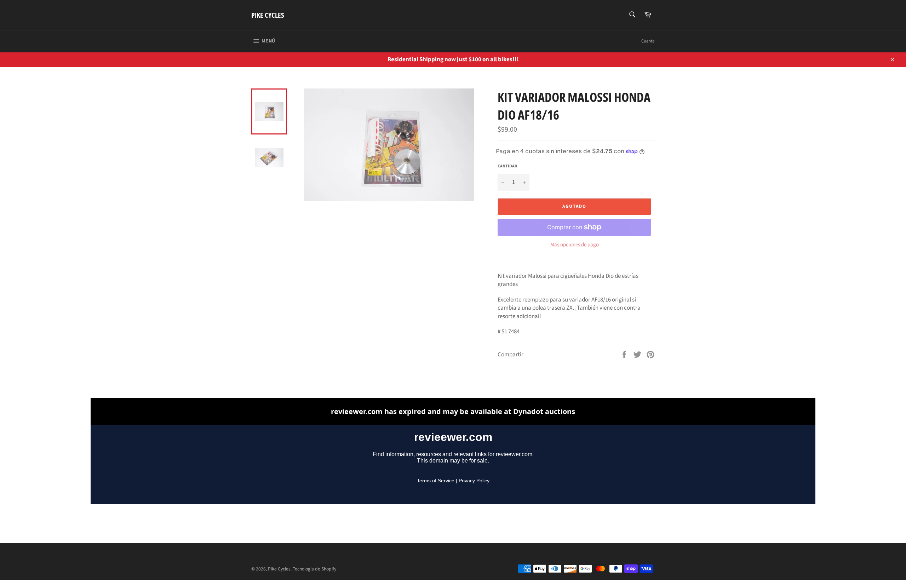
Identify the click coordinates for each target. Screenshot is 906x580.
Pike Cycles (267, 15)
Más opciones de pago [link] (574, 244)
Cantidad (507, 166)
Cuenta (648, 41)
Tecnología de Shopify (314, 568)
